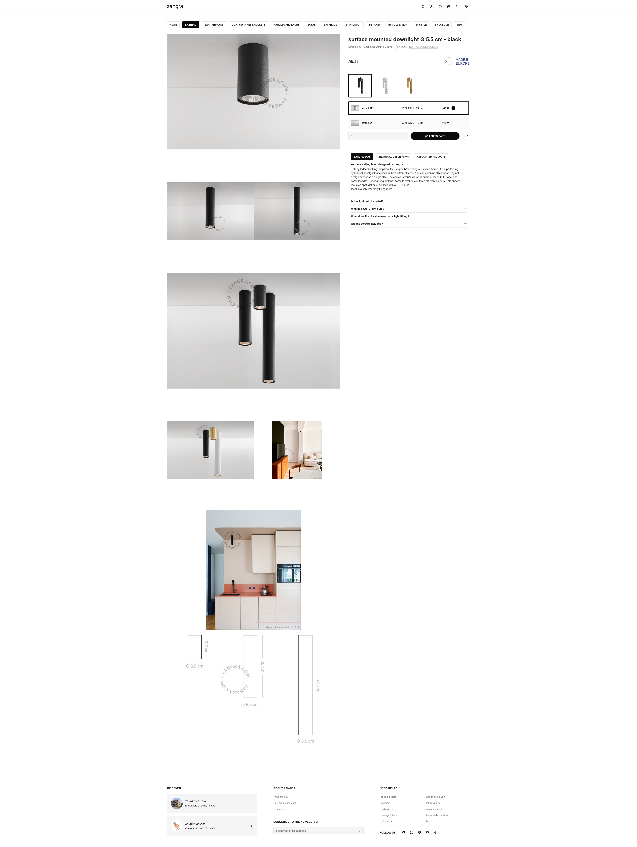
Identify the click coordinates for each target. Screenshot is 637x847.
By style (421, 24)
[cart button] (457, 7)
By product (353, 24)
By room (374, 24)
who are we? (281, 796)
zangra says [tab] (362, 156)
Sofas (312, 24)
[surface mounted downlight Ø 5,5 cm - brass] (409, 85)
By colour (442, 24)
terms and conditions (437, 815)
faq (427, 821)
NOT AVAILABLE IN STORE (423, 46)
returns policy (433, 802)
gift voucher (387, 821)
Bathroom (330, 24)
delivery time (387, 809)
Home (173, 24)
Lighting (190, 24)
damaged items (389, 815)
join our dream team (285, 802)
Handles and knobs (286, 24)
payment (385, 802)
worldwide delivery (435, 796)
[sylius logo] (175, 6)
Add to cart (437, 136)
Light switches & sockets (248, 24)
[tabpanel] (409, 195)
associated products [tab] (431, 156)
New (459, 24)
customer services (435, 809)
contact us (280, 809)
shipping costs (388, 796)
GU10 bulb (402, 185)
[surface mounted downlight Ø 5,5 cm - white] (384, 85)
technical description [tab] (394, 156)
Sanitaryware (214, 24)
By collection (397, 24)
